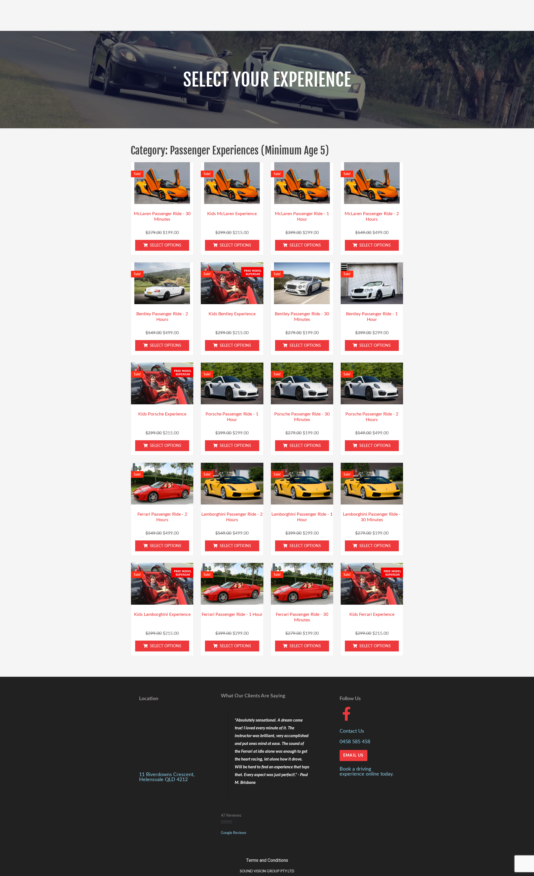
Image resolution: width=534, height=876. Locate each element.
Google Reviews (233, 833)
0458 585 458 (355, 741)
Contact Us (352, 731)
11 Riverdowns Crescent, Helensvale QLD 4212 (166, 777)
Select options (165, 245)
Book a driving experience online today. (367, 772)
